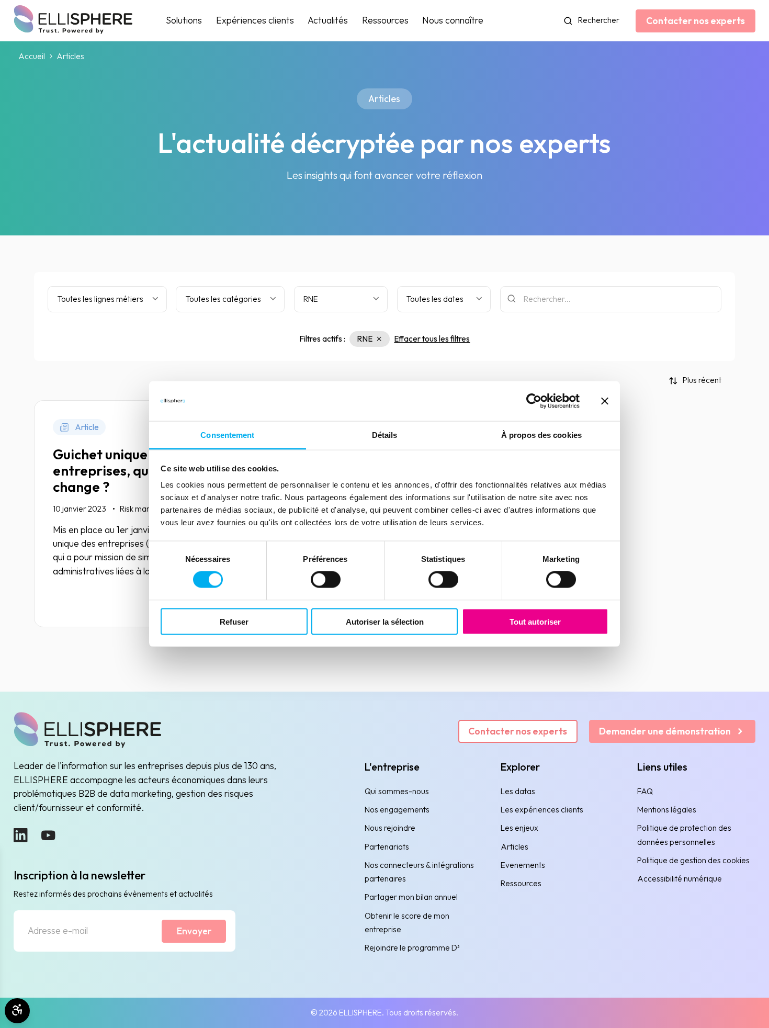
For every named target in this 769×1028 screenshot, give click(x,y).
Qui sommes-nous (397, 791)
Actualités (328, 20)
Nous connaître (452, 20)
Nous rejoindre (390, 828)
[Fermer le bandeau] (604, 400)
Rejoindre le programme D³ (412, 948)
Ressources (385, 20)
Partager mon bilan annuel (411, 897)
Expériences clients (255, 20)
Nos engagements (397, 810)
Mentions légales (666, 810)
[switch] (326, 579)
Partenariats (387, 847)
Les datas (518, 791)
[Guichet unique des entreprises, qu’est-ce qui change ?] (146, 514)
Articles (514, 847)
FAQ (645, 791)
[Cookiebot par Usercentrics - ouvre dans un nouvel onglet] (534, 401)
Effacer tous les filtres (432, 339)
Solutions (184, 20)
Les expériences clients (542, 810)
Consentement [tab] (227, 435)
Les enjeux (519, 828)
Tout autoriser (535, 621)
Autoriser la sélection (385, 621)
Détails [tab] (385, 435)
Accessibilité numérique (679, 879)
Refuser (234, 621)
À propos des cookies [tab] (541, 435)
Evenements (523, 865)
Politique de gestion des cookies (693, 860)
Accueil (31, 56)
